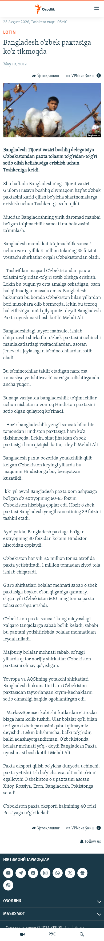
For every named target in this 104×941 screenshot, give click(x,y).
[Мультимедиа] (22, 934)
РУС (52, 934)
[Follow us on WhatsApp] (58, 873)
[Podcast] (8, 885)
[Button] (46, 76)
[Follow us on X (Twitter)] (70, 873)
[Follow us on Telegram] (20, 873)
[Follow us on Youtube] (8, 873)
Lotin (9, 32)
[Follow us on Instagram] (45, 873)
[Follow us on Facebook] (33, 873)
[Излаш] (82, 934)
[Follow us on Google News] (82, 873)
